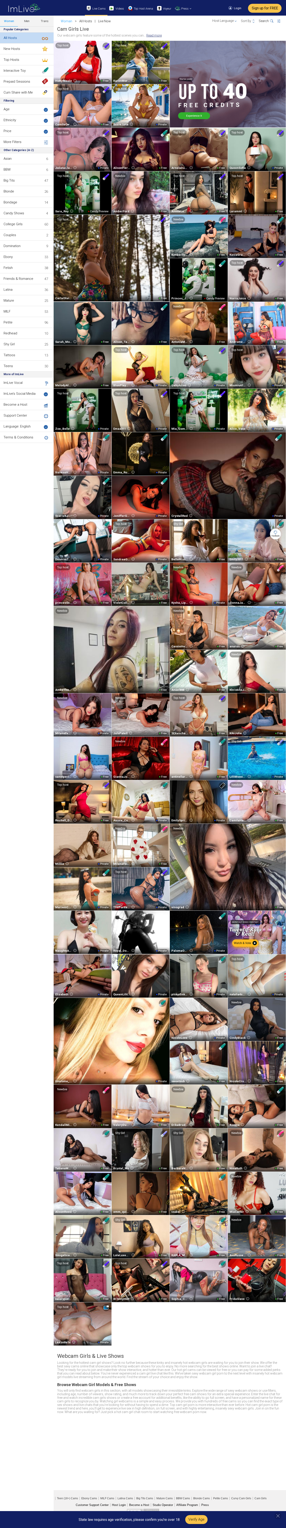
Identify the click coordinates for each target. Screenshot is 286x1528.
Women (9, 21)
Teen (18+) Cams (67, 1498)
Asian (8, 159)
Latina (8, 290)
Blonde (9, 191)
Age (7, 109)
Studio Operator (163, 1505)
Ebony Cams (89, 1498)
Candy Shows (14, 213)
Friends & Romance (18, 279)
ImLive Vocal (13, 383)
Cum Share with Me (18, 92)
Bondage (10, 202)
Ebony (8, 257)
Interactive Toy (15, 71)
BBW (7, 170)
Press (205, 1505)
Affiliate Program (187, 1505)
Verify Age (196, 1519)
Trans (44, 21)
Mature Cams (164, 1498)
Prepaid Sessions (17, 82)
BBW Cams (183, 1498)
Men (26, 21)
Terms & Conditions (18, 437)
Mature (9, 301)
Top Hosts (11, 60)
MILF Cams (107, 1498)
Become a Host (15, 405)
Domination (12, 246)
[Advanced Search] (281, 21)
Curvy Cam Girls (241, 1498)
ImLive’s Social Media (20, 394)
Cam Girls (260, 1498)
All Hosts (10, 38)
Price (7, 131)
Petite (8, 322)
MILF (7, 311)
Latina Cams (125, 1498)
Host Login (119, 1505)
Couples (10, 235)
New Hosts (12, 49)
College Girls (13, 224)
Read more (154, 35)
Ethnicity (10, 120)
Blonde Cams (201, 1498)
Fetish (8, 268)
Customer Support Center (92, 1505)
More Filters (12, 142)
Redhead (10, 333)
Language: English (17, 426)
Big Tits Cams (144, 1498)
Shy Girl (9, 344)
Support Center (15, 415)
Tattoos (9, 355)
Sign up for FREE (265, 8)
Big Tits (9, 180)
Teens (8, 366)
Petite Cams (220, 1498)
